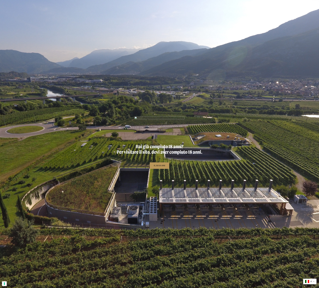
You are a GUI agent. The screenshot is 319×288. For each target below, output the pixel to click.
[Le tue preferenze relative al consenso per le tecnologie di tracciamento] (4, 283)
